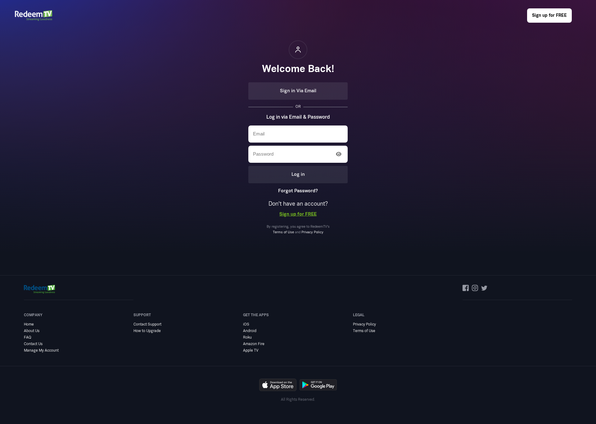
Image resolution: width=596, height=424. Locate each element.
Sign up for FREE (549, 15)
